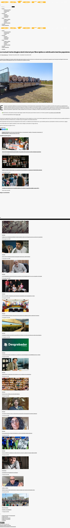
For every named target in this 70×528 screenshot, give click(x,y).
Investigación (6, 11)
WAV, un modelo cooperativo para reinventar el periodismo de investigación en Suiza (18, 295)
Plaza (3, 18)
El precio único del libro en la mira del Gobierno (11, 394)
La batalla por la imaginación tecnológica (10, 472)
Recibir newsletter (5, 25)
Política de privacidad (6, 518)
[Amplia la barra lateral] (0, 217)
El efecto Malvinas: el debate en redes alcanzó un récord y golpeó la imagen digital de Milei (19, 452)
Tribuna (5, 21)
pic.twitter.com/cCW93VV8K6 (55, 112)
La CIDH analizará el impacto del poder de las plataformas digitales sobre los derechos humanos (20, 315)
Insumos (3, 13)
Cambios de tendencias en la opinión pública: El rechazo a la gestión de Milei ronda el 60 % (20, 188)
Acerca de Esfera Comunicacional (8, 515)
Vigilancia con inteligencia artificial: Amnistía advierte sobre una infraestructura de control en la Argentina (22, 237)
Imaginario (6, 17)
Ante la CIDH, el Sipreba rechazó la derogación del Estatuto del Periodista (16, 256)
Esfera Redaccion (4, 54)
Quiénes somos (5, 516)
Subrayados (6, 15)
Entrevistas (6, 20)
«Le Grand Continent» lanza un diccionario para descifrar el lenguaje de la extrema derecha (19, 413)
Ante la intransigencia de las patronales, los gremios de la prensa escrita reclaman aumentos (21, 151)
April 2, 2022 (18, 114)
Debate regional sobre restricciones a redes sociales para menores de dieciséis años (18, 490)
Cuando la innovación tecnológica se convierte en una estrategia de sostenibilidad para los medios (21, 354)
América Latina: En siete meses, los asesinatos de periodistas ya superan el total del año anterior (22, 170)
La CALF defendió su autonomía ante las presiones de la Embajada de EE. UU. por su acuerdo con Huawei (22, 276)
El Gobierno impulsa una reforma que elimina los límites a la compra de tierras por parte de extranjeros (21, 335)
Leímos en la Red (7, 9)
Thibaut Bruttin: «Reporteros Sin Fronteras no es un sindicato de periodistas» (16, 374)
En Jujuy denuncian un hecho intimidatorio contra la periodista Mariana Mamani (17, 433)
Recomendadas (7, 22)
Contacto (4, 520)
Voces (5, 12)
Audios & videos (7, 19)
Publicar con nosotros (6, 519)
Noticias (3, 24)
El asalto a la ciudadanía (6, 509)
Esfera (3, 8)
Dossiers (5, 14)
